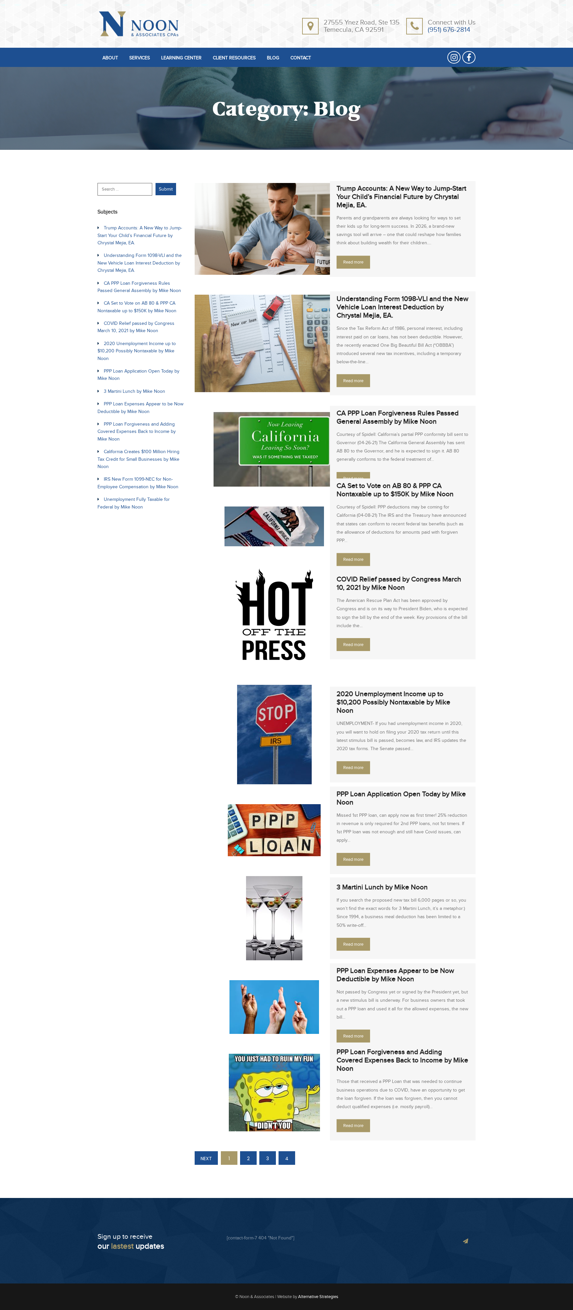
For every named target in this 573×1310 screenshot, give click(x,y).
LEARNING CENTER (181, 58)
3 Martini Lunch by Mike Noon (382, 887)
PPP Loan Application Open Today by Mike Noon (401, 798)
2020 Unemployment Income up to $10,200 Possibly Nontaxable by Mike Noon (393, 702)
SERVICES (139, 58)
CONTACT (300, 58)
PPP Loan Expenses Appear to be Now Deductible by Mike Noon (395, 975)
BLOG (273, 58)
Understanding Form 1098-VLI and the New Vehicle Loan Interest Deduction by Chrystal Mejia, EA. (402, 307)
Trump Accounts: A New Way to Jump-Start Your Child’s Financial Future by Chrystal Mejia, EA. (401, 196)
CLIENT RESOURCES (234, 58)
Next (206, 1158)
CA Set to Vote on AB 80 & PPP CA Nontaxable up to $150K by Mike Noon (395, 490)
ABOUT (110, 58)
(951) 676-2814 (449, 30)
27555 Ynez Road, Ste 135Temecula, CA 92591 (362, 26)
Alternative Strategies (318, 1296)
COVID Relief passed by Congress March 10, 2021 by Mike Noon (399, 583)
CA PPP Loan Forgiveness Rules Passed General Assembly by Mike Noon (398, 417)
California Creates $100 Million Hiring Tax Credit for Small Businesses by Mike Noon (138, 459)
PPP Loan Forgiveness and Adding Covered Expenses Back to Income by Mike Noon (402, 1060)
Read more (353, 262)
